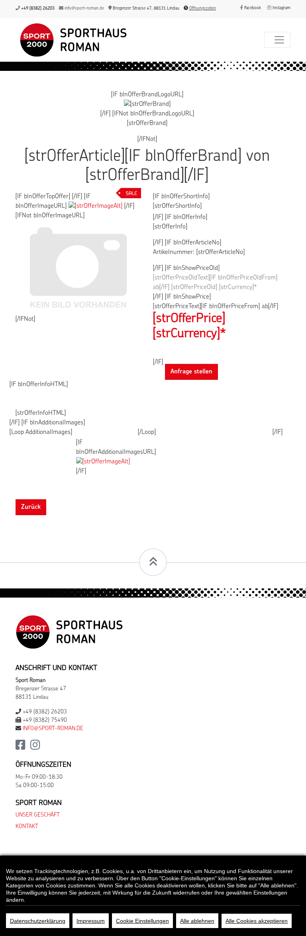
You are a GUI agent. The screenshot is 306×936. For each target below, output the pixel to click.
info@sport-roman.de (84, 8)
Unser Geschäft (38, 815)
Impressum (90, 921)
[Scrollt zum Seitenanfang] (153, 562)
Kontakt (27, 827)
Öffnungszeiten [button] (202, 8)
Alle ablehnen (197, 921)
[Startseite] (71, 40)
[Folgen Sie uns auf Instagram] (35, 747)
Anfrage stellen (191, 372)
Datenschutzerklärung (37, 921)
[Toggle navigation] (277, 40)
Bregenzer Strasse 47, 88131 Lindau (145, 8)
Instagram (280, 8)
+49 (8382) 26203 (38, 8)
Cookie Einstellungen (142, 921)
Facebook (252, 8)
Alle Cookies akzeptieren (257, 921)
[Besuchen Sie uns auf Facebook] (21, 747)
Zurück (31, 507)
